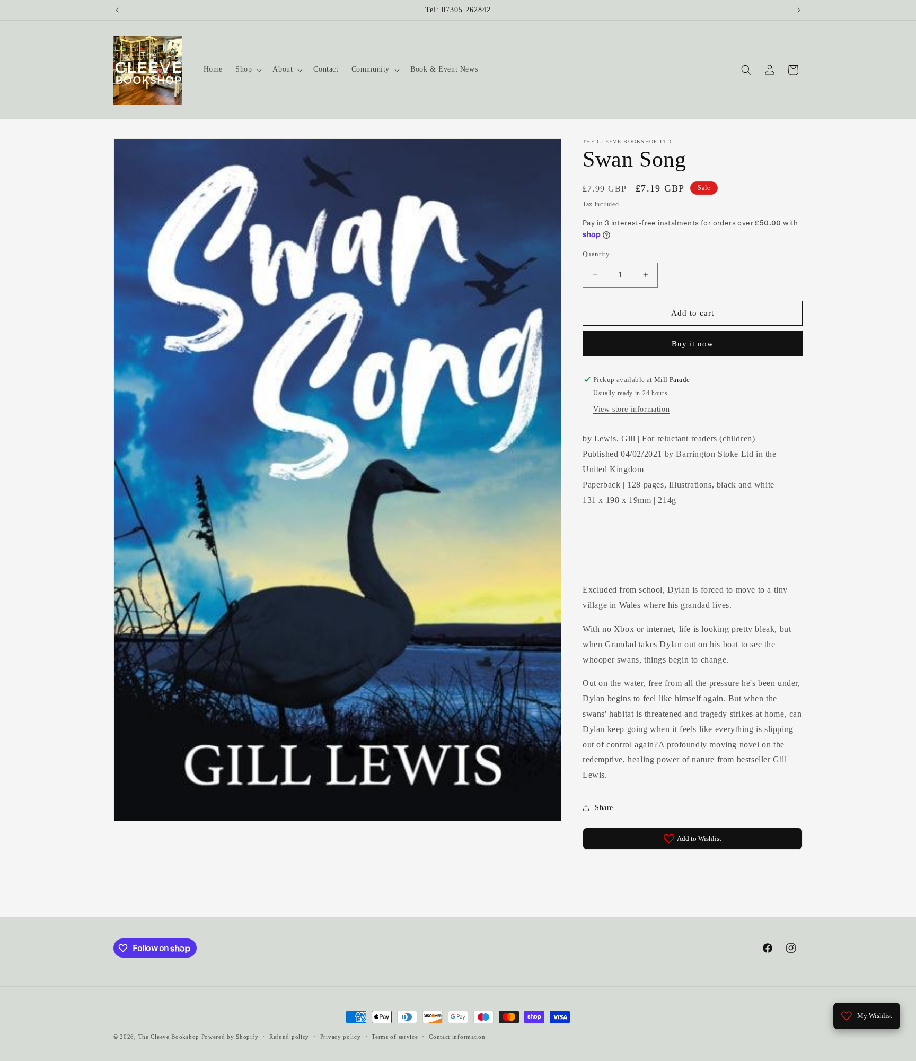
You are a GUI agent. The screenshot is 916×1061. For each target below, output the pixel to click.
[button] (247, 69)
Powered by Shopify (230, 1036)
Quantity (596, 254)
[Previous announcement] (117, 10)
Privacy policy (340, 1036)
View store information (631, 409)
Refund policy (289, 1036)
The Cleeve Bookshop (168, 1036)
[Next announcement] (799, 10)
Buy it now (693, 344)
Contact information (457, 1036)
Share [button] (604, 808)
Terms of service (395, 1036)
